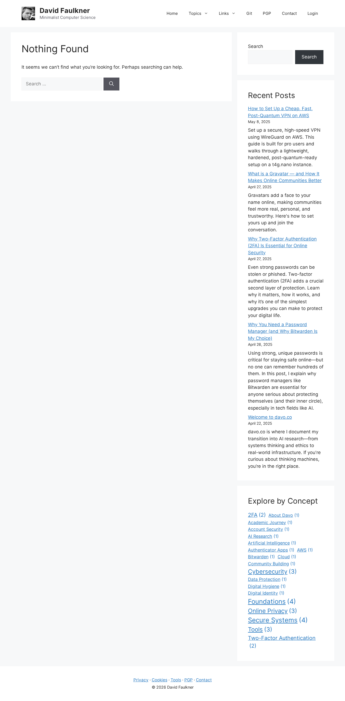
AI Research (263, 536)
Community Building (271, 563)
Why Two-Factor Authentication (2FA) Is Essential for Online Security (282, 245)
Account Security (268, 529)
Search (255, 46)
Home (172, 13)
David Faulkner (65, 10)
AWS (305, 550)
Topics (195, 13)
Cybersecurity (272, 571)
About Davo (283, 515)
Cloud (287, 556)
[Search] (111, 84)
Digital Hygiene (267, 586)
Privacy (141, 679)
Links (224, 13)
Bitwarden (261, 556)
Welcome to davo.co (270, 417)
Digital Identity (266, 593)
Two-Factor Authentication (282, 642)
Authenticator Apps (271, 550)
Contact (289, 13)
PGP (267, 13)
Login (313, 13)
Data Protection (267, 579)
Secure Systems (278, 620)
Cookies (159, 679)
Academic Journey (270, 522)
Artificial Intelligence (272, 543)
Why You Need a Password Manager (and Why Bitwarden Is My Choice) (283, 331)
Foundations (272, 601)
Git (249, 13)
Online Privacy (272, 610)
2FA (257, 515)
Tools (260, 629)
